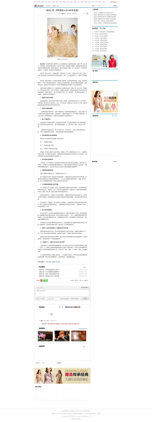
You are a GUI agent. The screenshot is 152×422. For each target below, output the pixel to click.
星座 (86, 1)
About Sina (59, 413)
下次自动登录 (65, 298)
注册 (111, 1)
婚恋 (50, 262)
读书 (68, 1)
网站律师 (80, 413)
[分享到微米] (41, 280)
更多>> (85, 267)
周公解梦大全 (75, 324)
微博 (60, 1)
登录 (48, 320)
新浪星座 (48, 6)
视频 (57, 1)
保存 (77, 280)
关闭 (87, 280)
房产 (100, 1)
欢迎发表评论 (84, 287)
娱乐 (46, 1)
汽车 (97, 1)
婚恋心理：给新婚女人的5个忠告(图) (49, 276)
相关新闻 (42, 267)
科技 (53, 1)
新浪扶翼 (94, 161)
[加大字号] (87, 13)
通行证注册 (92, 413)
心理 (46, 262)
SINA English (86, 413)
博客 (64, 1)
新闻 (39, 1)
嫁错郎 (53, 262)
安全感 (58, 262)
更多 (104, 1)
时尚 (75, 1)
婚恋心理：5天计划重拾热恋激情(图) (49, 271)
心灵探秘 (53, 6)
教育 (71, 1)
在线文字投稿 (68, 324)
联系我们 (70, 413)
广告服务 (64, 413)
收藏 (89, 1)
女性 (93, 1)
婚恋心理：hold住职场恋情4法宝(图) (49, 269)
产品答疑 (98, 413)
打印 (82, 280)
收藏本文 (74, 13)
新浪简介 (54, 413)
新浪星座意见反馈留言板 (68, 411)
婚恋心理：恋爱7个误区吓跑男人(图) (49, 274)
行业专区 (115, 161)
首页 (35, 1)
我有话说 (69, 13)
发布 (85, 298)
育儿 (78, 1)
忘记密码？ (76, 298)
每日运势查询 (51, 324)
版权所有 (78, 419)
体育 (42, 1)
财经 (50, 1)
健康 (82, 1)
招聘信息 (75, 413)
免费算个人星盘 (60, 324)
